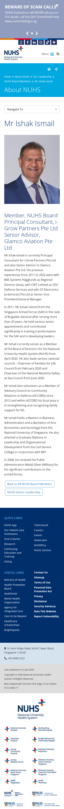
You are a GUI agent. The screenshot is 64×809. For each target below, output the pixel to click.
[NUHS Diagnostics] (18, 782)
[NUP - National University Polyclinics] (46, 751)
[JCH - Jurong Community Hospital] (18, 751)
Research (9, 544)
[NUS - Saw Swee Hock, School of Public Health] (46, 803)
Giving (8, 561)
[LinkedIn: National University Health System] (34, 42)
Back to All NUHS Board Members (29, 484)
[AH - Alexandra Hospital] (18, 740)
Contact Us (41, 572)
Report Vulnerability (46, 616)
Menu (45, 54)
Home (7, 76)
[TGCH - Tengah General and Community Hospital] (46, 740)
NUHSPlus (40, 545)
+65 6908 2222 (16, 658)
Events (38, 535)
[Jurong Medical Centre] (18, 761)
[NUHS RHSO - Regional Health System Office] (18, 793)
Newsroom (40, 540)
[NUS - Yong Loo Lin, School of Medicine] (46, 793)
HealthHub (10, 593)
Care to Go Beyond (15, 616)
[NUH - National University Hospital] (18, 729)
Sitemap (39, 577)
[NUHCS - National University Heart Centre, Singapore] (18, 772)
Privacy (38, 596)
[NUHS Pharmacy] (46, 782)
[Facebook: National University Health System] (28, 42)
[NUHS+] (54, 42)
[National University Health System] (14, 53)
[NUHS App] (21, 42)
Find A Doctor (12, 539)
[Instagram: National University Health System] (41, 42)
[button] (49, 69)
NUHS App (10, 525)
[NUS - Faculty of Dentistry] (18, 803)
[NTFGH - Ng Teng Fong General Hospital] (46, 729)
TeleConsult (41, 525)
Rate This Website (45, 611)
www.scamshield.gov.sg (20, 21)
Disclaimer (40, 601)
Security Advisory (45, 606)
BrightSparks (12, 630)
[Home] (32, 709)
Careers (38, 530)
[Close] (57, 5)
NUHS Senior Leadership (23, 492)
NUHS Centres (42, 550)
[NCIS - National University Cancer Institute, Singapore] (46, 761)
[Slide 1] (32, 33)
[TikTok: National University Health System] (47, 42)
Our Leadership (42, 76)
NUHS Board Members (17, 81)
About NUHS (22, 76)
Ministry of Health (15, 579)
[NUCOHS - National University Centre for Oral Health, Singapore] (46, 772)
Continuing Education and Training (13, 552)
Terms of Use (42, 582)
